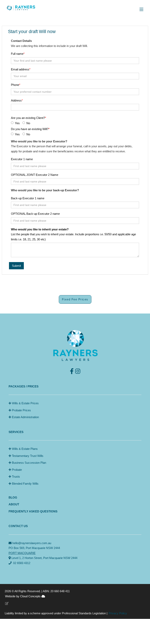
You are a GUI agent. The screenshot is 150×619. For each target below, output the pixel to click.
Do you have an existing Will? (29, 129)
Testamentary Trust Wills (27, 455)
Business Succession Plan (28, 462)
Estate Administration (25, 417)
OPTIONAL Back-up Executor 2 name (35, 213)
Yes (17, 123)
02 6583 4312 (21, 563)
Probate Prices (21, 410)
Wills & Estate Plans (24, 448)
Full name (17, 53)
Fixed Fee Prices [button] (75, 299)
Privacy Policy (118, 613)
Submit (16, 265)
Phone (15, 84)
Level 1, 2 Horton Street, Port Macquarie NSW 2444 (44, 558)
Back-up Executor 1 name (27, 198)
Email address (20, 69)
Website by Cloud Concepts (23, 596)
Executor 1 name (22, 159)
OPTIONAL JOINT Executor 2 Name (34, 174)
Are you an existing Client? (28, 117)
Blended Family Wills (24, 483)
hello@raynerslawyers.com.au (31, 543)
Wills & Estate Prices (25, 403)
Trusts (15, 476)
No (28, 123)
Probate (16, 469)
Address (16, 100)
